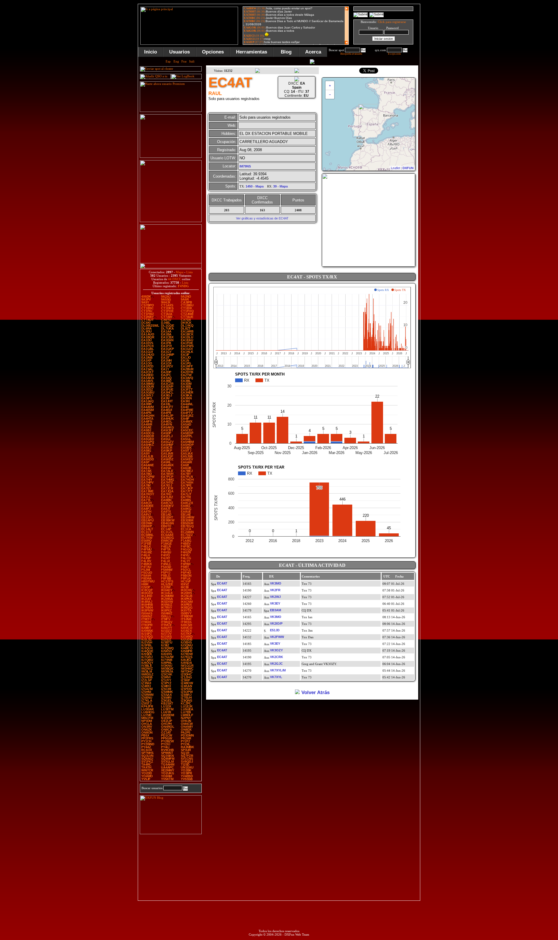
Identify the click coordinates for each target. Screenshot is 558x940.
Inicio (150, 52)
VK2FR (275, 590)
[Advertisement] (449, 91)
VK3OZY (276, 650)
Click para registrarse (392, 22)
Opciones (213, 52)
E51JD (275, 630)
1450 (249, 186)
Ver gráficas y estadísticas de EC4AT (262, 218)
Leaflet (395, 168)
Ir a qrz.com (394, 53)
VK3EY (275, 603)
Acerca (313, 52)
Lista (189, 272)
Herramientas (251, 52)
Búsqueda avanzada (351, 53)
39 (275, 186)
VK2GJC (276, 663)
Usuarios (179, 52)
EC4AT (222, 583)
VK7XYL (276, 677)
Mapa (179, 272)
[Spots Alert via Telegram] (171, 156)
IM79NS (245, 166)
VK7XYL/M (278, 670)
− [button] (330, 94)
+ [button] (330, 85)
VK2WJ (275, 596)
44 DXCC (174, 279)
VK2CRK (276, 657)
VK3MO (275, 583)
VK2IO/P (276, 623)
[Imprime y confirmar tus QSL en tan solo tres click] (171, 221)
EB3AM (275, 610)
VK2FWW (277, 637)
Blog (286, 52)
